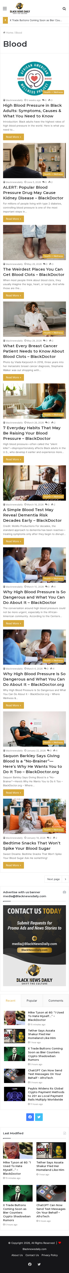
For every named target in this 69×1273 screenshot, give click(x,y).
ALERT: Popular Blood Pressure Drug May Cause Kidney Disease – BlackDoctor (33, 192)
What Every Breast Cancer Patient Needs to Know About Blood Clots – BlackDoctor (33, 351)
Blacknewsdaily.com (34, 1249)
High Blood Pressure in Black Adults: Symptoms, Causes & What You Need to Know (32, 110)
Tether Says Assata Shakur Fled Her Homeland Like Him (42, 1034)
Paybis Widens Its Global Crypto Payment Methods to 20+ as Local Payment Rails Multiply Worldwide (46, 1094)
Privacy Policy (50, 1255)
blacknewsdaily (14, 100)
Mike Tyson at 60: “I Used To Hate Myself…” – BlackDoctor (46, 1016)
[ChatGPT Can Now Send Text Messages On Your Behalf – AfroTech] (14, 1076)
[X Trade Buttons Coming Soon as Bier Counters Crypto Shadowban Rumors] (14, 1054)
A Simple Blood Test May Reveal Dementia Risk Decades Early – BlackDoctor (32, 515)
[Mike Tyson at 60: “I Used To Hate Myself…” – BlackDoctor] (14, 1018)
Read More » (13, 136)
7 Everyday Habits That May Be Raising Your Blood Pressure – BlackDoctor (32, 433)
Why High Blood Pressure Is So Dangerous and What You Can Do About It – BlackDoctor (34, 597)
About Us (17, 1255)
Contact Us (32, 1255)
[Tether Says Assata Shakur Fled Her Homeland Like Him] (14, 1036)
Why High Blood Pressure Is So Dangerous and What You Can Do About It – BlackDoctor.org (34, 679)
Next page (53, 879)
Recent (10, 1000)
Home (9, 32)
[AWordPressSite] (20, 8)
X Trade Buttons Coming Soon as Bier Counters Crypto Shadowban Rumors (45, 1054)
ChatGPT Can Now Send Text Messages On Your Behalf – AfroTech (45, 1074)
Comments (55, 1000)
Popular (32, 1000)
